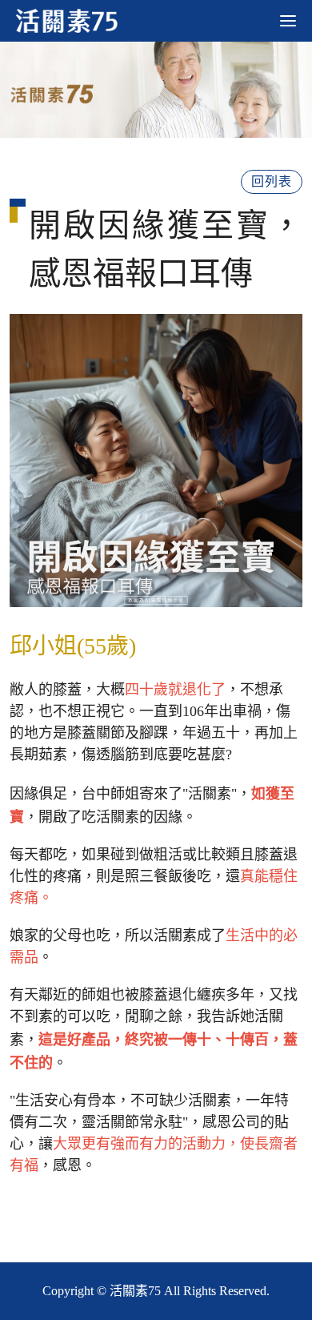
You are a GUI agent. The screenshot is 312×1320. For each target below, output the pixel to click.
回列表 (271, 181)
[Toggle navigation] (288, 21)
